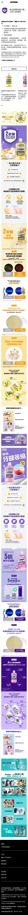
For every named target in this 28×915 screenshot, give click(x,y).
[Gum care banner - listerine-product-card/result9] (14, 118)
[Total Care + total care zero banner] (14, 440)
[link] (9, 88)
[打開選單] (4, 2)
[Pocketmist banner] (14, 765)
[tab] (1, 105)
